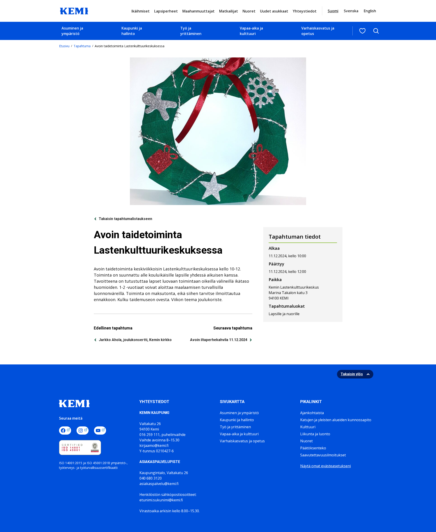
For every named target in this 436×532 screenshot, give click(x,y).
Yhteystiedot (305, 11)
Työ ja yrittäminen (190, 31)
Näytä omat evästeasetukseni (325, 465)
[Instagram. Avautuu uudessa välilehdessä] (83, 430)
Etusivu (64, 46)
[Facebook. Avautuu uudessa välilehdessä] (65, 430)
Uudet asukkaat (274, 11)
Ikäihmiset (140, 11)
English (370, 10)
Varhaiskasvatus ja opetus (317, 31)
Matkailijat (228, 11)
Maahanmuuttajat (198, 11)
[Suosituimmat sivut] (362, 31)
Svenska (351, 10)
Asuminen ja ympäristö (72, 31)
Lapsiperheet (166, 11)
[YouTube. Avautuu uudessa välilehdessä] (100, 430)
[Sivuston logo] (74, 10)
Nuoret (249, 11)
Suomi (333, 10)
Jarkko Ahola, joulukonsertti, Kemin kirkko (135, 340)
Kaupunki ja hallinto (131, 31)
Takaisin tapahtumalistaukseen (125, 219)
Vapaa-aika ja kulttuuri (251, 31)
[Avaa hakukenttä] (376, 31)
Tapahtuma (82, 46)
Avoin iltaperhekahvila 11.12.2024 (218, 340)
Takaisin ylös (352, 374)
